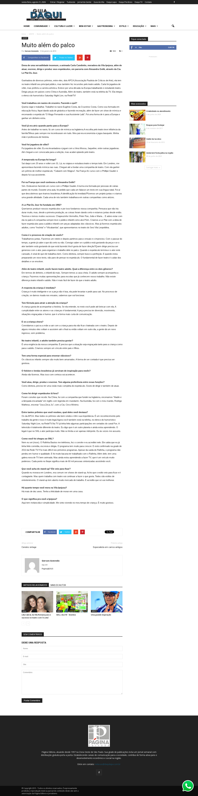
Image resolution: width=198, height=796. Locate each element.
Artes (24, 611)
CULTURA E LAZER (63, 26)
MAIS (153, 26)
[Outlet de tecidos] (137, 143)
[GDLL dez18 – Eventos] (72, 602)
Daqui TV (138, 2)
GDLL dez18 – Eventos (66, 615)
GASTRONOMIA (105, 26)
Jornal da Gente (84, 2)
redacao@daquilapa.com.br (107, 764)
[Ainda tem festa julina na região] (137, 157)
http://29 (44, 565)
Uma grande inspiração (101, 615)
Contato (148, 2)
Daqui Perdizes (125, 2)
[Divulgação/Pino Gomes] (37, 602)
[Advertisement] (72, 514)
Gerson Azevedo (32, 51)
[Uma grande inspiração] (106, 602)
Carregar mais (152, 167)
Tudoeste (71, 2)
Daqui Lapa (112, 2)
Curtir (171, 47)
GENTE (24, 38)
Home (27, 26)
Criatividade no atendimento (158, 111)
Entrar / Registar (57, 2)
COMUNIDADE (41, 26)
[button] (172, 26)
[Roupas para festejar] (137, 129)
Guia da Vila (99, 2)
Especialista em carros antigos (107, 547)
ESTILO (122, 26)
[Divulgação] (137, 115)
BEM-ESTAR (85, 26)
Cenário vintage (29, 547)
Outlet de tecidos (153, 139)
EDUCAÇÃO (138, 26)
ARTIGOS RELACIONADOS (35, 585)
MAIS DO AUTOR (58, 585)
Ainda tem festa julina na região (159, 153)
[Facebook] (174, 2)
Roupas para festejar (155, 125)
